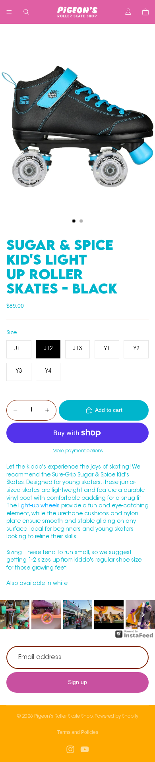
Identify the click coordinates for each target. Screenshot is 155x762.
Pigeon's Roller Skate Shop (63, 716)
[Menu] (9, 12)
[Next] (143, 615)
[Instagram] (70, 749)
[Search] (26, 12)
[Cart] (145, 12)
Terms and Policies (77, 732)
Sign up (77, 682)
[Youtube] (84, 749)
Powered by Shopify (116, 716)
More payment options (77, 451)
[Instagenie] (134, 638)
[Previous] (12, 615)
